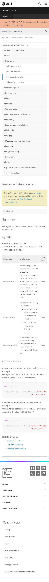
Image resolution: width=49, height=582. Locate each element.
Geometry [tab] (9, 119)
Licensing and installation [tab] (16, 125)
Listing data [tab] (10, 130)
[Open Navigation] (46, 3)
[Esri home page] (7, 4)
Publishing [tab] (9, 157)
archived (37, 193)
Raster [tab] (8, 162)
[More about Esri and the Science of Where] (7, 473)
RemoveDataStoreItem (15, 77)
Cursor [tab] (8, 56)
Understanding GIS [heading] (10, 496)
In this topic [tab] (8, 211)
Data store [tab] (9, 61)
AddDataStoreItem (13, 66)
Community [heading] (7, 490)
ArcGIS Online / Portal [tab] (14, 50)
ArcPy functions (16, 37)
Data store (29, 37)
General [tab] (8, 103)
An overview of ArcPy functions (15, 45)
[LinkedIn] (43, 468)
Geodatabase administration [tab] (17, 114)
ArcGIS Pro (8, 10)
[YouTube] (43, 473)
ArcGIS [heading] (5, 484)
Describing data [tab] (12, 87)
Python (5, 17)
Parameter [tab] (9, 146)
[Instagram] (38, 473)
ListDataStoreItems (13, 72)
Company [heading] (6, 502)
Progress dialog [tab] (12, 151)
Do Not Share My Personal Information (20, 572)
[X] (38, 468)
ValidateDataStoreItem (15, 82)
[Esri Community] (32, 473)
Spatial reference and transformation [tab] (21, 167)
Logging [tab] (8, 135)
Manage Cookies (11, 565)
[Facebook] (32, 468)
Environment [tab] (10, 93)
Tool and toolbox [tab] (12, 173)
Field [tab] (7, 98)
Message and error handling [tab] (17, 141)
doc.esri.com (17, 25)
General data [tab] (11, 109)
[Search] (39, 3)
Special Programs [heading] (10, 509)
